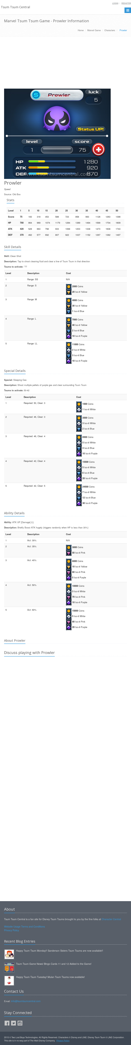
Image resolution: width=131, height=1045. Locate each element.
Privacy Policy (11, 930)
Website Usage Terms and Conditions (24, 926)
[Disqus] (65, 707)
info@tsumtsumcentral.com (26, 1001)
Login (115, 3)
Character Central (111, 919)
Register (126, 3)
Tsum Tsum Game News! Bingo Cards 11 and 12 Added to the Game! (53, 963)
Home (81, 30)
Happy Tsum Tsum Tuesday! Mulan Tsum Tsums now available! (50, 977)
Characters (109, 30)
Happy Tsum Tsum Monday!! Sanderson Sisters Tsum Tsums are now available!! (59, 950)
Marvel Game (94, 30)
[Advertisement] (65, 64)
